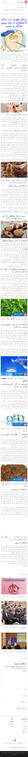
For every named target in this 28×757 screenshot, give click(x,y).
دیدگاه (24, 671)
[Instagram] (13, 740)
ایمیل (24, 695)
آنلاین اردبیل (20, 2)
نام (25, 689)
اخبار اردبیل (24, 719)
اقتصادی (12, 726)
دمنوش (25, 333)
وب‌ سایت (23, 701)
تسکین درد (24, 249)
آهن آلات (25, 726)
